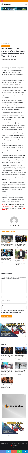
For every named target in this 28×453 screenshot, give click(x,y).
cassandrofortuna (6, 59)
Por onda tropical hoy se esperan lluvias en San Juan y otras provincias (20, 371)
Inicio (3, 43)
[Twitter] (15, 448)
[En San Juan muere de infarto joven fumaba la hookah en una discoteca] (21, 254)
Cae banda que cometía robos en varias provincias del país (6, 386)
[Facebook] (13, 448)
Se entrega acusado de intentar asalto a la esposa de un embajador (20, 357)
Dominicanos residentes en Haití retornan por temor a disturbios (7, 245)
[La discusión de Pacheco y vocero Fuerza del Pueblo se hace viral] (7, 350)
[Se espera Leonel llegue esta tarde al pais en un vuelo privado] (21, 238)
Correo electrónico (5, 300)
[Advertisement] (14, 27)
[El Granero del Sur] (6, 4)
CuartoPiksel (15, 445)
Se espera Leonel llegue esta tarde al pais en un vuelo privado (20, 245)
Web (2, 305)
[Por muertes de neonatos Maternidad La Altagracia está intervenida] (7, 365)
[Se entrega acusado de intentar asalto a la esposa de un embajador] (21, 350)
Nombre (3, 295)
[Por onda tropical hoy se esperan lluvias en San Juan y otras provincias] (21, 365)
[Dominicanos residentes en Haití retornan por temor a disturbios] (7, 238)
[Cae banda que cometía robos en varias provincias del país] (7, 380)
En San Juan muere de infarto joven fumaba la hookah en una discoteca (20, 263)
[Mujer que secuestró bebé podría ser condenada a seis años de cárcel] (7, 252)
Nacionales (7, 43)
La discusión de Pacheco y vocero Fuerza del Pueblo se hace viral (7, 357)
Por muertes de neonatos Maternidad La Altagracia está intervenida (7, 371)
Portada (8, 46)
